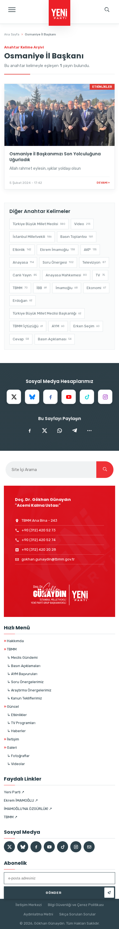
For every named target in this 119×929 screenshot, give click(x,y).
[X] (14, 397)
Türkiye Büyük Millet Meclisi (39, 224)
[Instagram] (105, 397)
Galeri (10, 747)
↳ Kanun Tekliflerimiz (24, 698)
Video (82, 224)
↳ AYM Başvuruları (22, 674)
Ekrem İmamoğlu (57, 250)
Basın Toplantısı (76, 237)
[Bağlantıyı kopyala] (89, 431)
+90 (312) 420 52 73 (39, 530)
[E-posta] (89, 846)
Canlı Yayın (25, 275)
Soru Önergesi (58, 262)
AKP (90, 250)
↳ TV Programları (21, 723)
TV (100, 275)
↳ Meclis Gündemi (22, 657)
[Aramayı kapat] (109, 29)
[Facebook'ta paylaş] (30, 431)
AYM (58, 326)
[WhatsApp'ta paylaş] (59, 431)
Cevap (21, 339)
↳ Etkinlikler (17, 715)
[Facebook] (50, 397)
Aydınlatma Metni (38, 914)
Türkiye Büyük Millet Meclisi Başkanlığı (47, 313)
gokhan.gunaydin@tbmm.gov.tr (48, 559)
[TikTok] (87, 397)
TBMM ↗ (10, 817)
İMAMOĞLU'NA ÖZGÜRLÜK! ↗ (28, 809)
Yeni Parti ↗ (14, 792)
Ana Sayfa (11, 34)
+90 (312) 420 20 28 (39, 549)
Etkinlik (22, 250)
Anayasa (23, 262)
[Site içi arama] (107, 9)
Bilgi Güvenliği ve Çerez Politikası (76, 905)
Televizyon (94, 262)
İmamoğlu (67, 288)
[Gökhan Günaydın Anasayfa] (59, 13)
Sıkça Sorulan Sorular (77, 914)
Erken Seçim (86, 326)
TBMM (20, 288)
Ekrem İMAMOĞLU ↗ (21, 800)
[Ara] (104, 469)
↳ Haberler (16, 731)
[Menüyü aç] (12, 9)
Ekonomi (96, 288)
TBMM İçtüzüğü (28, 326)
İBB (42, 288)
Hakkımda (14, 641)
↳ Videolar (16, 764)
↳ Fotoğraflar (18, 756)
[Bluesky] (32, 397)
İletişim (11, 739)
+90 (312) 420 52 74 (39, 540)
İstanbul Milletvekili (32, 237)
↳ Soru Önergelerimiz (25, 682)
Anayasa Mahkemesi (66, 275)
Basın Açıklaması (54, 339)
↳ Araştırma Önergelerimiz (29, 690)
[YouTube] (68, 397)
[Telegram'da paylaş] (74, 431)
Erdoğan (22, 300)
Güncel (11, 706)
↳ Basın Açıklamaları (23, 666)
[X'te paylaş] (45, 431)
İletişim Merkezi (28, 905)
